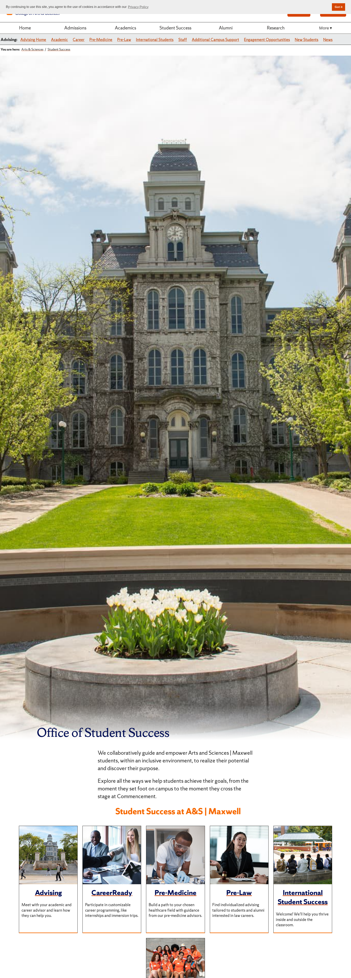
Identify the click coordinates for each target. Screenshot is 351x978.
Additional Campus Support (215, 39)
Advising (48, 892)
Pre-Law (124, 39)
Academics (125, 28)
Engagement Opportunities (267, 39)
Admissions (75, 28)
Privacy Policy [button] (138, 7)
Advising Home (33, 39)
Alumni (226, 28)
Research (276, 28)
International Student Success (303, 897)
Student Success (175, 28)
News (328, 39)
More (324, 28)
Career (78, 39)
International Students (154, 39)
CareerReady (111, 892)
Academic (59, 39)
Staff (182, 39)
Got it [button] (338, 7)
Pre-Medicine (100, 39)
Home (25, 28)
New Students (306, 39)
